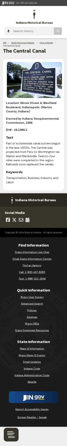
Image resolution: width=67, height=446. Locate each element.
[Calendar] (27, 220)
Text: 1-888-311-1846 (32, 278)
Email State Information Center (32, 259)
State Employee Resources (32, 330)
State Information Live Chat (32, 252)
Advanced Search (32, 303)
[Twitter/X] (14, 220)
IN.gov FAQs (32, 323)
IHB (4, 42)
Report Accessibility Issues (32, 409)
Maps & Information (32, 348)
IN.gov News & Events (32, 355)
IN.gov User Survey (32, 297)
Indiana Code (32, 368)
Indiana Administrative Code (32, 375)
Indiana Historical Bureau (34, 22)
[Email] (21, 220)
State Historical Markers (22, 42)
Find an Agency (32, 265)
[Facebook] (8, 220)
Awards (32, 381)
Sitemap (32, 317)
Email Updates (32, 362)
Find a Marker (46, 42)
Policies (32, 310)
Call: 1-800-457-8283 (32, 272)
